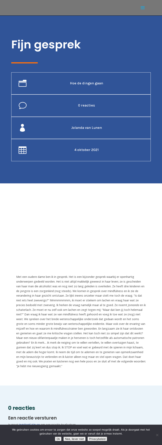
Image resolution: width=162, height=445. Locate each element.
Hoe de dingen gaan (86, 83)
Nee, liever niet (74, 438)
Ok (58, 438)
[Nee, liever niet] (157, 435)
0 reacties (86, 105)
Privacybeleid (97, 438)
